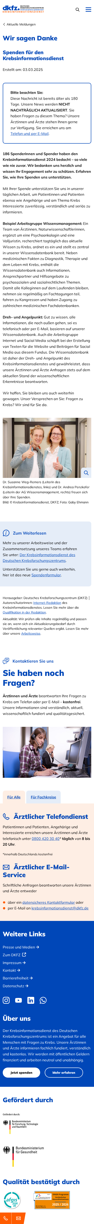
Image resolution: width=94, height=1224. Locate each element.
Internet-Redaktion (47, 603)
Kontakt (9, 970)
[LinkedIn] (31, 1000)
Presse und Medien (19, 947)
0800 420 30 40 (46, 838)
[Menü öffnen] (88, 9)
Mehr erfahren (63, 1073)
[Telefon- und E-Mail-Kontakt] (13, 1218)
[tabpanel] (47, 862)
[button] (78, 9)
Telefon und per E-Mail (29, 133)
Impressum (12, 962)
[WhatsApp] (43, 1000)
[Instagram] (7, 1000)
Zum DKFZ (12, 955)
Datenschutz (13, 986)
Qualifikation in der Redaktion (24, 612)
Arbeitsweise (30, 633)
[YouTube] (18, 1000)
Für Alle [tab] (14, 797)
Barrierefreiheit (16, 978)
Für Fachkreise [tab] (43, 797)
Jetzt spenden (21, 1073)
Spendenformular (46, 575)
